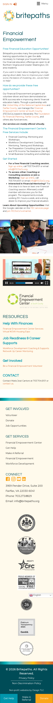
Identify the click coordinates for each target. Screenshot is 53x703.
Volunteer (11, 415)
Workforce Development (20, 463)
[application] (26, 272)
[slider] (24, 283)
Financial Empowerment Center (24, 442)
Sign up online (15, 166)
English (37, 595)
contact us (8, 383)
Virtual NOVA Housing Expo (16, 331)
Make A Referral (15, 453)
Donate (10, 420)
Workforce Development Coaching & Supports (26, 348)
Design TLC (38, 690)
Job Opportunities (16, 425)
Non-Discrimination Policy (26, 683)
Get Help (11, 448)
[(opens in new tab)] (26, 299)
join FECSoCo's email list (19, 211)
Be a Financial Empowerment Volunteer (22, 366)
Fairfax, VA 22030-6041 (20, 490)
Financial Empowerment (19, 458)
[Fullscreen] (46, 283)
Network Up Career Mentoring (18, 351)
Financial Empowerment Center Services (23, 328)
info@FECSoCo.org (17, 169)
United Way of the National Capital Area (26, 105)
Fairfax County (10, 108)
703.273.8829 (23, 496)
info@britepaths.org (26, 501)
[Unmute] (42, 283)
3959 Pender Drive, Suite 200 (24, 485)
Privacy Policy (26, 678)
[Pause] (6, 283)
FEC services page (40, 208)
